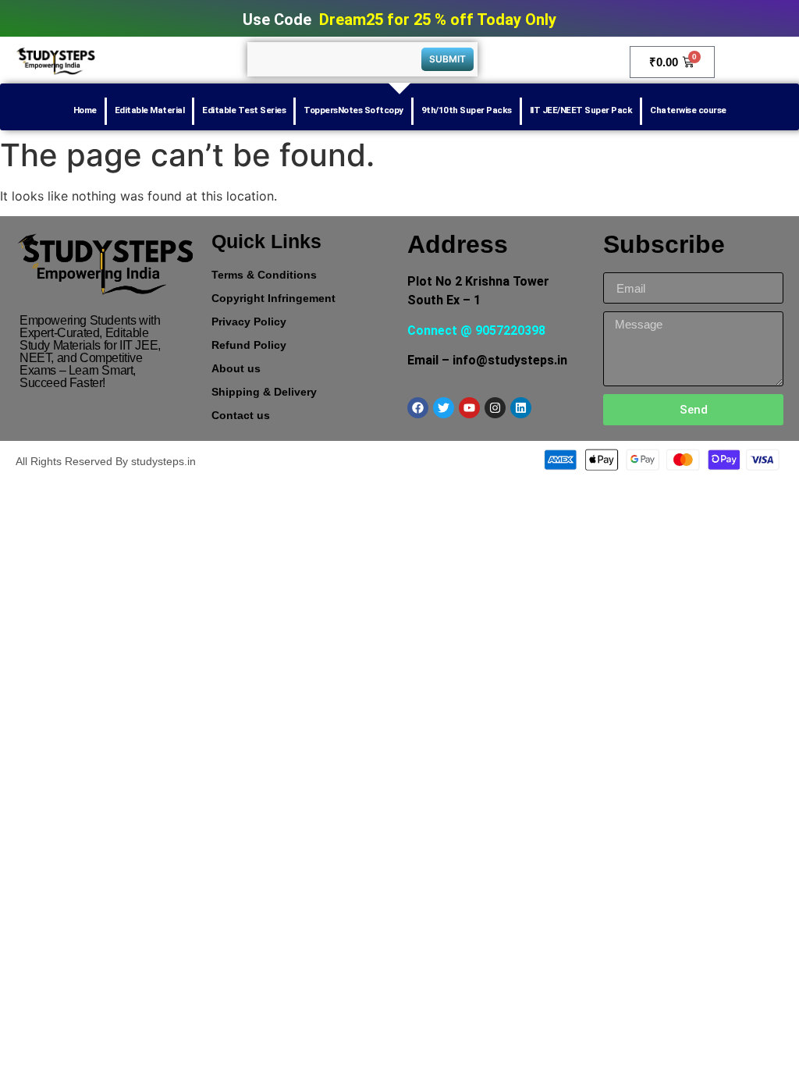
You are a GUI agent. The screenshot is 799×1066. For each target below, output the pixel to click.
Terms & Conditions (264, 274)
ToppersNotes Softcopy (353, 110)
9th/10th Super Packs (466, 110)
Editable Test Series (244, 110)
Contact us (240, 415)
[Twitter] (443, 407)
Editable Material (150, 110)
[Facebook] (417, 407)
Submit (447, 59)
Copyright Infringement (273, 298)
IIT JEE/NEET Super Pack (581, 110)
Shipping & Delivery (264, 392)
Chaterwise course (688, 110)
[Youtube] (469, 407)
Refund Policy (248, 345)
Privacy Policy (248, 321)
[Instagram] (495, 407)
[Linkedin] (520, 407)
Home (85, 110)
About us (236, 368)
